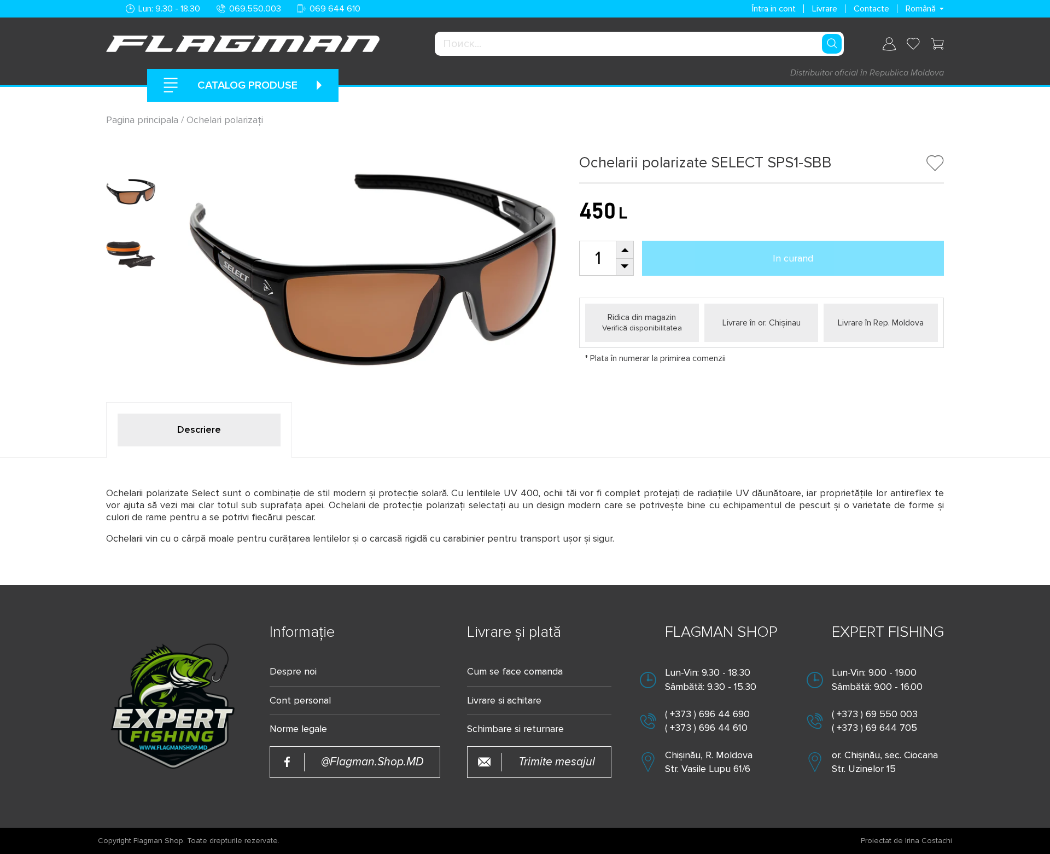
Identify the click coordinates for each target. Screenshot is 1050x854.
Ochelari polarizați (224, 120)
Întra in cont (774, 8)
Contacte (871, 8)
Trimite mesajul (556, 762)
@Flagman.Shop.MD (372, 762)
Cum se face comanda (515, 671)
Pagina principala (143, 120)
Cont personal (300, 700)
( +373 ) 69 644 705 (874, 728)
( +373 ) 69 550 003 (875, 714)
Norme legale (298, 729)
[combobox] (639, 44)
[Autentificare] (889, 44)
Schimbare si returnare (515, 729)
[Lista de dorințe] (913, 44)
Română (921, 8)
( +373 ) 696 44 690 (707, 714)
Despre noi (293, 671)
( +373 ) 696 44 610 (706, 728)
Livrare (824, 8)
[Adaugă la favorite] (935, 163)
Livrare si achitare (504, 700)
